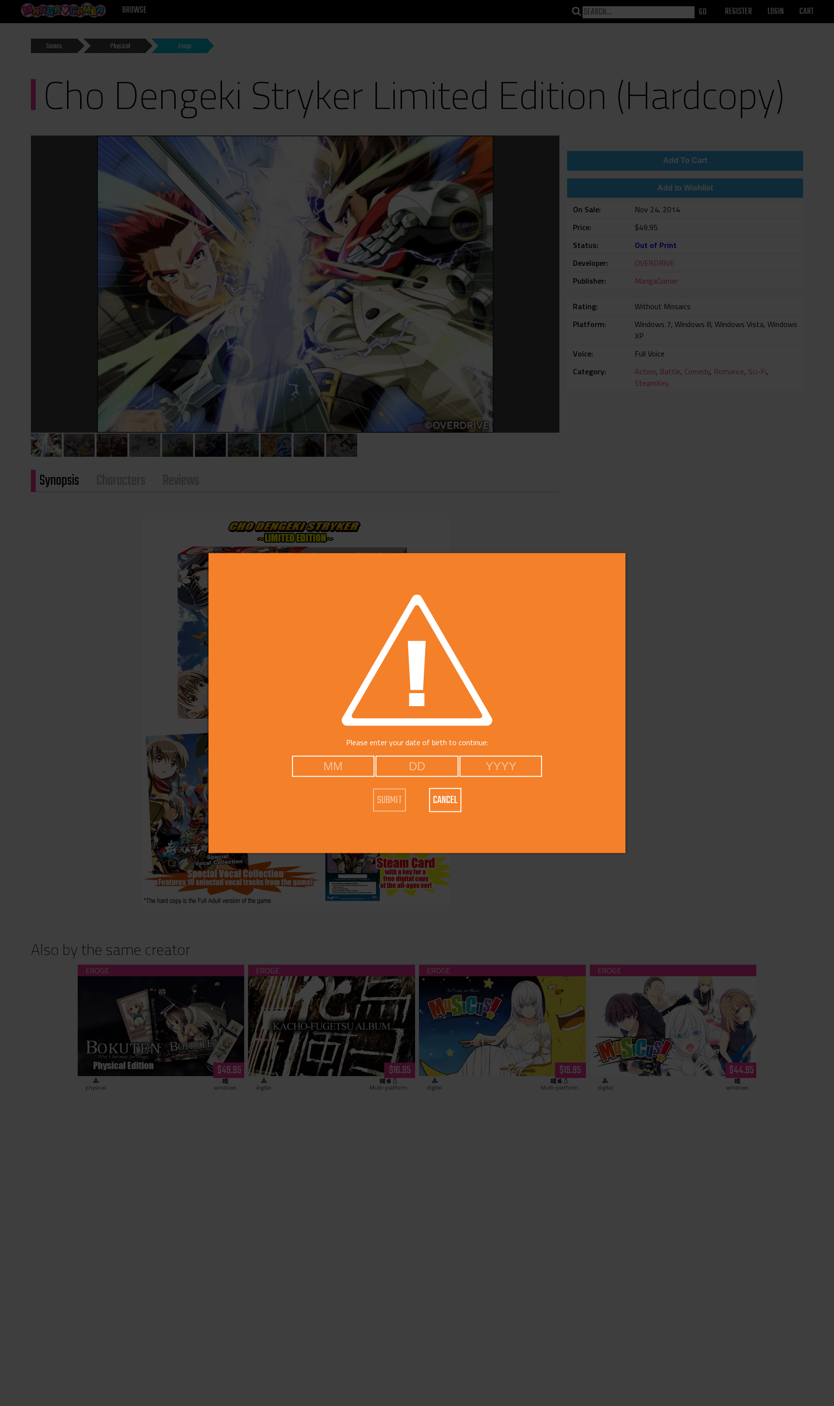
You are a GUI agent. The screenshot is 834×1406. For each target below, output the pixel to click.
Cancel (445, 800)
